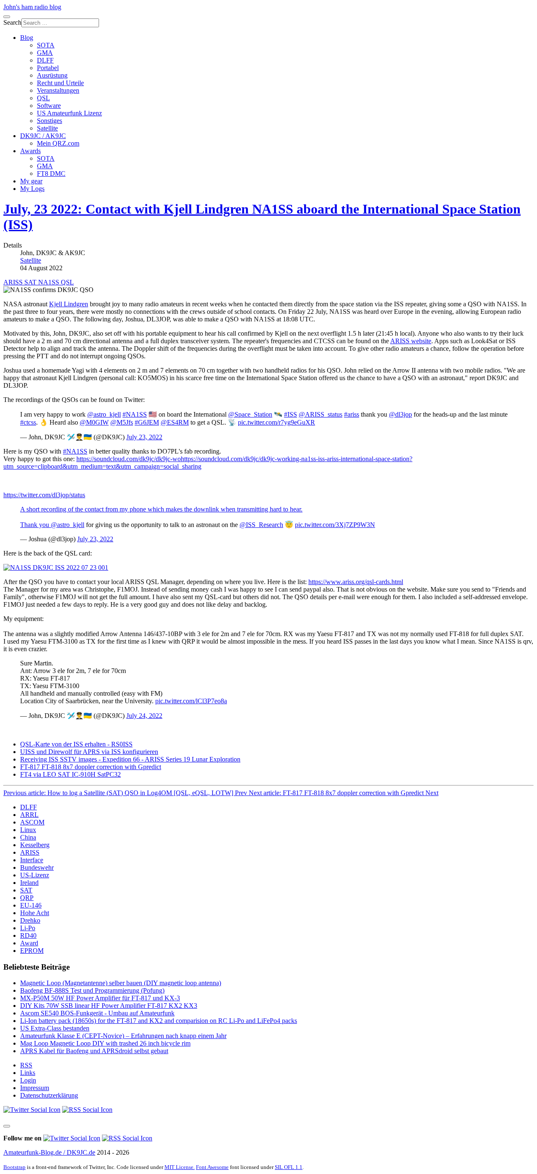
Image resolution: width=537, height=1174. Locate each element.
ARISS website (410, 340)
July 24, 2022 (144, 715)
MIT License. (179, 1167)
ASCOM (32, 822)
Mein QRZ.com (58, 143)
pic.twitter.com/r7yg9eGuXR (276, 422)
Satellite (47, 128)
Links (27, 1072)
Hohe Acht (34, 912)
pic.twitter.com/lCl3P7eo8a (191, 700)
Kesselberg (35, 844)
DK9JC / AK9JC (43, 135)
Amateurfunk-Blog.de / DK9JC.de (49, 1152)
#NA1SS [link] (75, 451)
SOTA (46, 45)
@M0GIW (94, 422)
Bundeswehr (37, 867)
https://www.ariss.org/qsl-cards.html (355, 581)
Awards (30, 150)
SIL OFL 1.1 (288, 1167)
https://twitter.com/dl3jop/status (44, 494)
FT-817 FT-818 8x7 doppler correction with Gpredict (90, 766)
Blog (26, 37)
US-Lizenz (34, 875)
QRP (27, 897)
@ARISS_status (320, 414)
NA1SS (49, 282)
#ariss (351, 414)
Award (29, 943)
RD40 (28, 935)
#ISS (290, 414)
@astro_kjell (104, 414)
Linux (28, 829)
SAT (31, 282)
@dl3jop (400, 414)
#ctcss (28, 422)
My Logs (32, 188)
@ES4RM (175, 422)
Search (12, 22)
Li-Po (27, 927)
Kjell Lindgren (68, 304)
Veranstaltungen (58, 90)
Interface (31, 860)
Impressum (34, 1087)
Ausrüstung (52, 75)
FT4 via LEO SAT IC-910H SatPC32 (70, 774)
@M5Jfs (121, 422)
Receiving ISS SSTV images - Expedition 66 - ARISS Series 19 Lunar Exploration (130, 759)
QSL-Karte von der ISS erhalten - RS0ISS (76, 744)
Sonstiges (49, 120)
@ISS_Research (261, 524)
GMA (45, 52)
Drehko (30, 920)
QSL (43, 98)
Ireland (29, 882)
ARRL (29, 814)
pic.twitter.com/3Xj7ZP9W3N (335, 524)
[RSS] (87, 1109)
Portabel (48, 67)
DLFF (45, 60)
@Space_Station (250, 414)
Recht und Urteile (60, 82)
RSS (26, 1065)
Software (49, 105)
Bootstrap (14, 1167)
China (28, 837)
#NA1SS (135, 414)
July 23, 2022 (144, 437)
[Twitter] (31, 1109)
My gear (31, 181)
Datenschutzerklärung (49, 1095)
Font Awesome (212, 1167)
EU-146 (31, 905)
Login (28, 1080)
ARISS (13, 282)
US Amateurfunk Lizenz (69, 113)
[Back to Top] (6, 1126)
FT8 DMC (51, 173)
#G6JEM (147, 422)
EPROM (32, 950)
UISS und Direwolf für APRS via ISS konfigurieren (89, 751)
